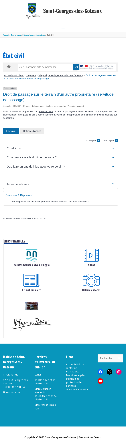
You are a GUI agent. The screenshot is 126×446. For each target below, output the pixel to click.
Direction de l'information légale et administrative (25, 218)
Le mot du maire (31, 290)
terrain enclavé (46, 111)
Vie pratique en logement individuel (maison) (61, 75)
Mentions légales (75, 375)
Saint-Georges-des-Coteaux (72, 11)
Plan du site (72, 371)
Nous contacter (11, 392)
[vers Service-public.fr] (96, 67)
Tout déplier (109, 140)
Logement (31, 75)
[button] (60, 148)
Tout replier (91, 140)
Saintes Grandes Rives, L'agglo (32, 265)
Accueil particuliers (14, 75)
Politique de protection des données (74, 382)
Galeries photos (91, 290)
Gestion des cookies (77, 389)
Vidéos (91, 265)
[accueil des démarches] (8, 66)
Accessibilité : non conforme (76, 366)
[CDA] (31, 255)
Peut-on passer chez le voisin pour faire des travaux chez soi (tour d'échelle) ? (50, 201)
